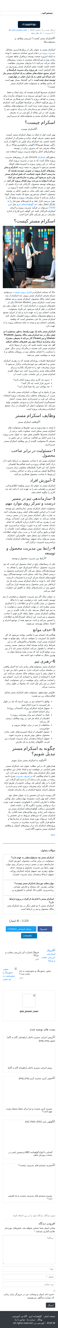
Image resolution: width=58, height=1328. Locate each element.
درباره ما (31, 1319)
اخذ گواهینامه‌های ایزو (27, 204)
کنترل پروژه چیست (22, 292)
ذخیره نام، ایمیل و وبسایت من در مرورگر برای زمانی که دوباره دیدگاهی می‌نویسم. (29, 1296)
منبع (53, 834)
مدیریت (48, 33)
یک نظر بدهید (36, 33)
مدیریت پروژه (48, 53)
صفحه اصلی (49, 1316)
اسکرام (41, 157)
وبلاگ (39, 1319)
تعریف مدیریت (23, 776)
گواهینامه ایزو (35, 1316)
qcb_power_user (19, 30)
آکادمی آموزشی (19, 1316)
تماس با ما (20, 1319)
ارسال (50, 1305)
